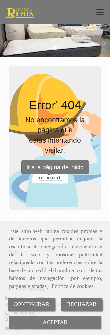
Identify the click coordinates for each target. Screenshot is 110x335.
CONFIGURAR (31, 304)
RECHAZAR (82, 304)
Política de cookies (73, 286)
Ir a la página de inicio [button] (55, 167)
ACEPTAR (55, 322)
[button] (8, 40)
